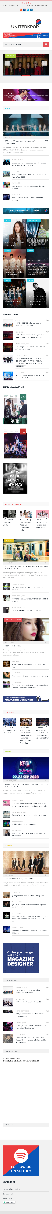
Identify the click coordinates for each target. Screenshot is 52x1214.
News (7, 108)
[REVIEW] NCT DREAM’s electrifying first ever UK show (29, 931)
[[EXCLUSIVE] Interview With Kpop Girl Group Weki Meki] (26, 514)
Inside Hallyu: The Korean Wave (24, 824)
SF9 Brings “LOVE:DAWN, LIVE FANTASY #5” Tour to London (31, 348)
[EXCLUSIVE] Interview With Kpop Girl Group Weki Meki (26, 525)
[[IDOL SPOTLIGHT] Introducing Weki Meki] (42, 514)
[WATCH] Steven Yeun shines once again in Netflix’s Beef (29, 906)
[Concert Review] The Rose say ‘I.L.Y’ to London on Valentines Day (42, 733)
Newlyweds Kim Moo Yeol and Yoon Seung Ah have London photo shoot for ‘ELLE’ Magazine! (31, 1039)
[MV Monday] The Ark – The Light (28, 1002)
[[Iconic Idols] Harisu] (26, 630)
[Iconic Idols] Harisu (13, 646)
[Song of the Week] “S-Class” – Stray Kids (28, 896)
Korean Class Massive (11, 1189)
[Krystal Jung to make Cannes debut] (14, 234)
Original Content (13, 620)
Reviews (9, 541)
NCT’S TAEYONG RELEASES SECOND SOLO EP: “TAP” (29, 588)
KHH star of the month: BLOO (8, 522)
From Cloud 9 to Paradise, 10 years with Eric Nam (29, 665)
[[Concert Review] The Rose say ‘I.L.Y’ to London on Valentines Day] (42, 722)
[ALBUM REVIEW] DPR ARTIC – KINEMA (27, 610)
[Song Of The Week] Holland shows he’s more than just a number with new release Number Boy (30, 918)
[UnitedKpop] (26, 23)
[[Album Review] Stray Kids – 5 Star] (26, 863)
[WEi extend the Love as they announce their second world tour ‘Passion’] (14, 263)
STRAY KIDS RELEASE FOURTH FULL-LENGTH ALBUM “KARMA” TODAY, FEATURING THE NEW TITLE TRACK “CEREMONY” (29, 362)
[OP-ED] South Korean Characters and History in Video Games (31, 1027)
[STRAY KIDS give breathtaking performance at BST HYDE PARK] (26, 126)
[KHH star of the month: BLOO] (9, 514)
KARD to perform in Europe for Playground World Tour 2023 (29, 175)
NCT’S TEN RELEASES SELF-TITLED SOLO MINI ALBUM (30, 600)
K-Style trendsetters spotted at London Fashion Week (31, 1015)
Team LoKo (7, 1199)
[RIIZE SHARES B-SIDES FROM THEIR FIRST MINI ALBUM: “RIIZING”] (26, 551)
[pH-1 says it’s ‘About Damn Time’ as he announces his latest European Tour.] (37, 293)
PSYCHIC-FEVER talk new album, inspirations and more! (28, 324)
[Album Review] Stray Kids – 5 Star (19, 879)
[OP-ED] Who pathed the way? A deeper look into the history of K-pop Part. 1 (30, 686)
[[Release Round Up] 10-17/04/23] (37, 234)
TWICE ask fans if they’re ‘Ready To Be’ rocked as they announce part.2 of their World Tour (26, 735)
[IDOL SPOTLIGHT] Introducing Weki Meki (41, 524)
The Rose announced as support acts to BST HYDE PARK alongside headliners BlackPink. (29, 805)
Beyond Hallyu (8, 1194)
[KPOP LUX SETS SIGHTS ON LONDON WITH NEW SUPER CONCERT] (26, 769)
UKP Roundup (34, 221)
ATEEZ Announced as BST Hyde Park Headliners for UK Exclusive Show (26, 5)
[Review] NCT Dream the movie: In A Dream (29, 815)
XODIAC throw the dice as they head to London (27, 199)
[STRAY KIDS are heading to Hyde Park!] (9, 722)
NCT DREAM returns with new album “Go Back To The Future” (31, 376)
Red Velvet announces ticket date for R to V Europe (29, 187)
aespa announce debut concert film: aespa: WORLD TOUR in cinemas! (29, 164)
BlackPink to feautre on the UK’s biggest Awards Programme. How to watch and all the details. (37, 269)
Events (8, 751)
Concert (11, 56)
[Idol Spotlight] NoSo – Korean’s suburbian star (30, 676)
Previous (7, 63)
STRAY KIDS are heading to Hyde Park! (9, 730)
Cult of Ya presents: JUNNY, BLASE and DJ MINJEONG (28, 834)
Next (44, 63)
